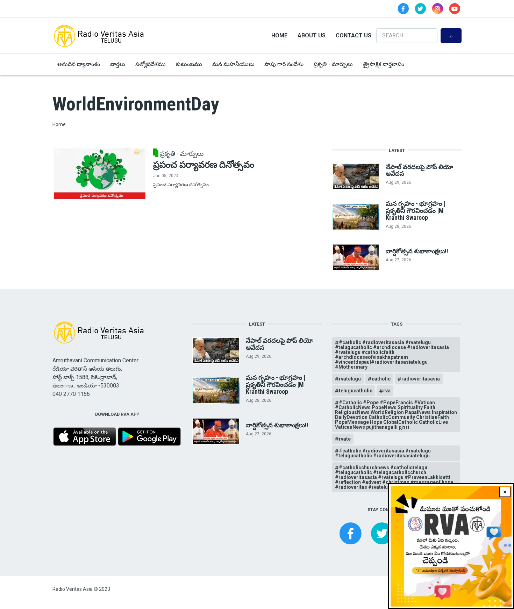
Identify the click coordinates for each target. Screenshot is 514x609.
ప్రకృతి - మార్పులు (333, 64)
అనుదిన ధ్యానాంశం (78, 64)
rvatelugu (350, 379)
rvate (345, 439)
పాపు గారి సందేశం (284, 64)
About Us (312, 35)
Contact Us (353, 35)
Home (279, 35)
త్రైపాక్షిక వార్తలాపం (383, 64)
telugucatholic (355, 390)
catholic (381, 379)
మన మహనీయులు (233, 64)
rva (387, 390)
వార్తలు (117, 64)
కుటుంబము (189, 64)
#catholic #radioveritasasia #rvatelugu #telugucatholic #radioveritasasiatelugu (383, 453)
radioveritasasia (420, 379)
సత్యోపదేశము (150, 64)
